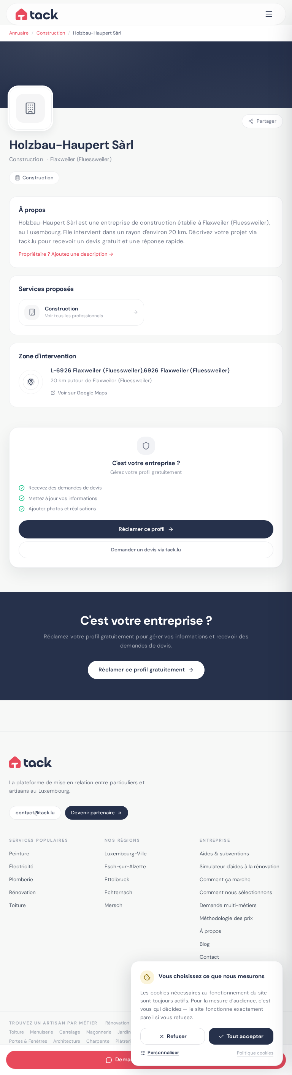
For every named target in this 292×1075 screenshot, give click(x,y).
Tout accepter (245, 1036)
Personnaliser (163, 1053)
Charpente (98, 1041)
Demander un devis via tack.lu (146, 549)
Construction (50, 33)
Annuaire (19, 33)
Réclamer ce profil (142, 529)
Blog (205, 944)
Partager (266, 121)
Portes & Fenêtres (28, 1041)
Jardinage (128, 1032)
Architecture (66, 1041)
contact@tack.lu (35, 812)
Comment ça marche (225, 879)
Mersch (113, 905)
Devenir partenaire (93, 812)
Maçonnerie (98, 1032)
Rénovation (22, 892)
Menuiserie (41, 1032)
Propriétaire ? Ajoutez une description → (66, 254)
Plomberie (21, 879)
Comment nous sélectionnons (236, 892)
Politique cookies (255, 1053)
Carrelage (69, 1032)
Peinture (19, 853)
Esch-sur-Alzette (125, 866)
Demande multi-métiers (228, 905)
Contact (209, 957)
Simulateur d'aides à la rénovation (239, 866)
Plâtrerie (124, 1041)
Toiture (17, 905)
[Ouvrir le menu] (268, 14)
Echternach (118, 892)
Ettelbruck (117, 879)
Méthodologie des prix (226, 918)
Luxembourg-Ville (126, 853)
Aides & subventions (224, 853)
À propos (210, 931)
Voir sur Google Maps (82, 392)
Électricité (21, 866)
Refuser (177, 1036)
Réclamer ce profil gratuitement (141, 669)
